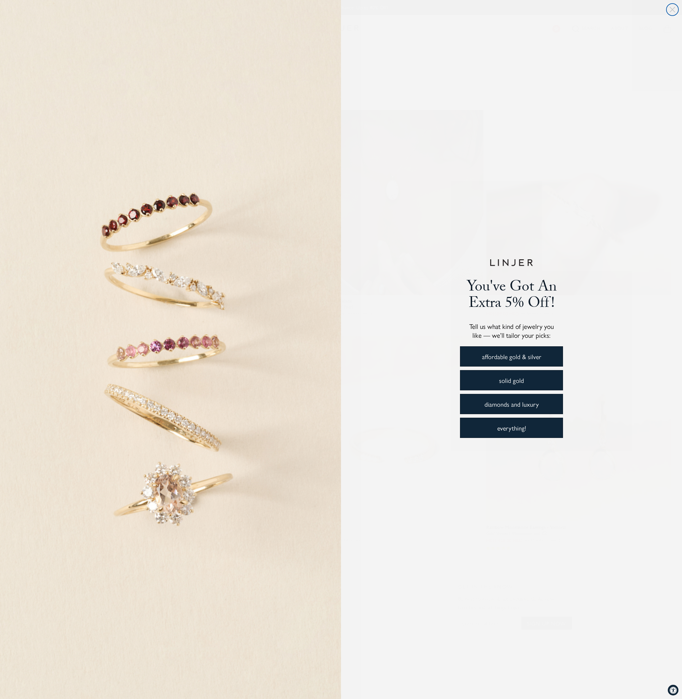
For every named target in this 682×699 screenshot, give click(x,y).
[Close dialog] (672, 10)
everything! (511, 427)
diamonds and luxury (512, 404)
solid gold (511, 380)
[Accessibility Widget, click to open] (673, 690)
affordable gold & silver (511, 356)
